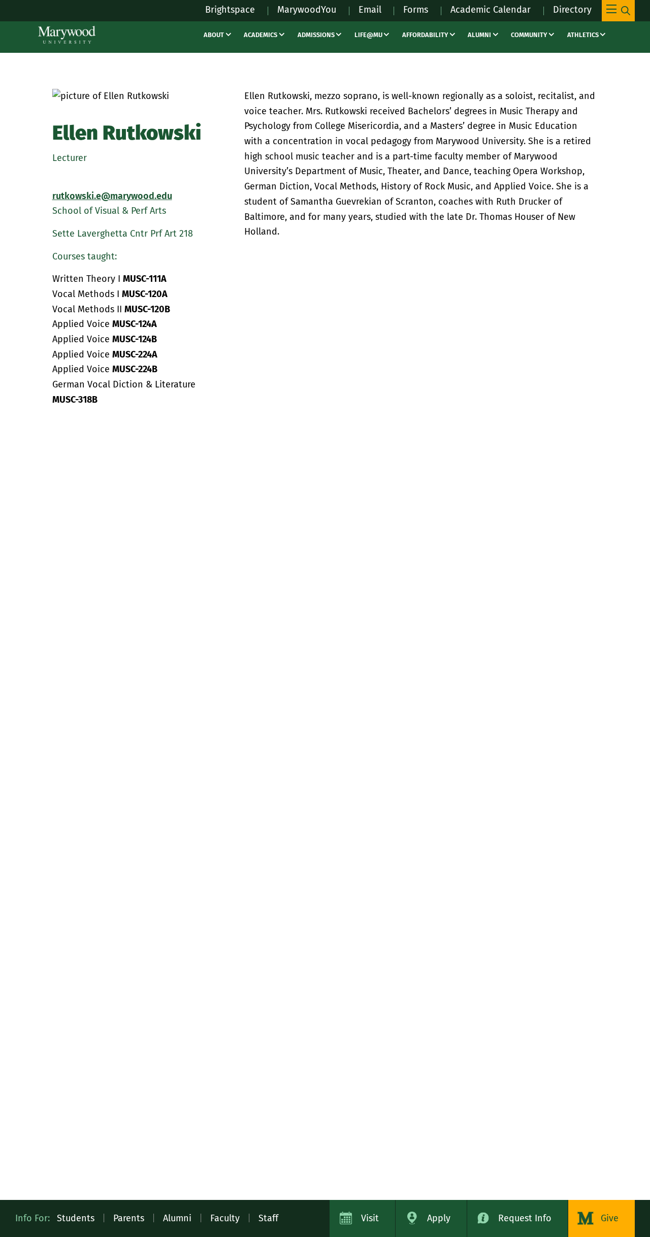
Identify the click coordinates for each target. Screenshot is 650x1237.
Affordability (425, 35)
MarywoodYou (306, 9)
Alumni (479, 35)
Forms (415, 9)
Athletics (583, 35)
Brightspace (230, 9)
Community (529, 35)
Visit (370, 1218)
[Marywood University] (66, 35)
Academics (260, 35)
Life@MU (368, 35)
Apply (438, 1218)
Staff (268, 1218)
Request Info (524, 1218)
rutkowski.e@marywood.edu (112, 196)
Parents (128, 1218)
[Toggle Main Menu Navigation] (618, 10)
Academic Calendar (490, 9)
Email (370, 9)
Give (610, 1218)
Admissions (316, 35)
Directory (572, 9)
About (214, 35)
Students (75, 1218)
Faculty (225, 1218)
